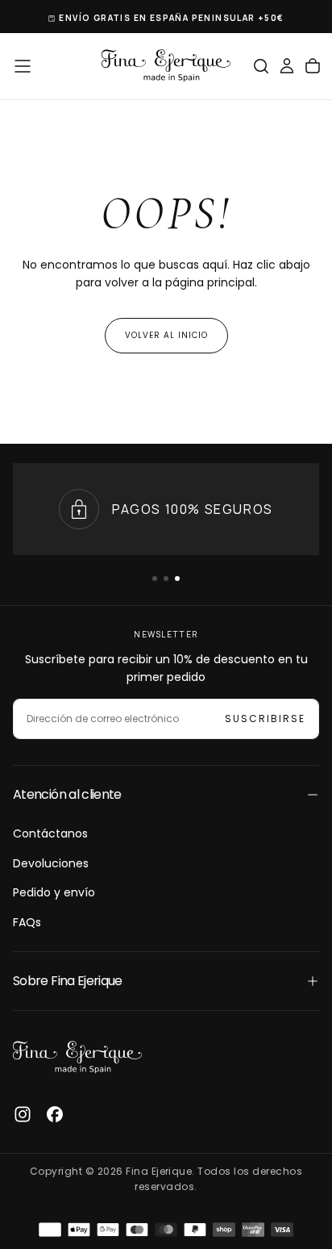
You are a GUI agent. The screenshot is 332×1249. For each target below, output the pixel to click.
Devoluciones (51, 863)
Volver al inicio (166, 335)
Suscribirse (265, 718)
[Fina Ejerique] (77, 1058)
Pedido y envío (54, 892)
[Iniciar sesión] (287, 66)
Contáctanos (50, 833)
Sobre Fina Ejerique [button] (67, 980)
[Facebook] (54, 1114)
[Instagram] (22, 1114)
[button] (22, 66)
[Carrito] (312, 66)
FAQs (27, 922)
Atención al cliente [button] (67, 794)
